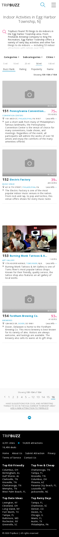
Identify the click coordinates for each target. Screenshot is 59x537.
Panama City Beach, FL (44, 485)
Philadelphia (25, 118)
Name (50, 69)
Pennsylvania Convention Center (31, 111)
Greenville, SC (9, 524)
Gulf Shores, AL (10, 476)
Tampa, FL (37, 472)
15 (48, 397)
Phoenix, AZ (37, 482)
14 (43, 397)
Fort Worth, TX (10, 511)
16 (53, 397)
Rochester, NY (10, 521)
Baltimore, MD (10, 518)
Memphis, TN (9, 488)
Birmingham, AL (11, 472)
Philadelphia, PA (40, 524)
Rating (22, 69)
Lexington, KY (9, 502)
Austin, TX (36, 521)
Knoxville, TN (9, 482)
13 (38, 397)
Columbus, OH (10, 469)
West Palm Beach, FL (14, 491)
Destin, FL (36, 511)
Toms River (31, 263)
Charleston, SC (39, 505)
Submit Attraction (35, 453)
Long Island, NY (11, 508)
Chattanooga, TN (11, 485)
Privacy (52, 453)
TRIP (11, 5)
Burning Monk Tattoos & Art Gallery (34, 255)
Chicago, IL (37, 515)
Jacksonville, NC (39, 491)
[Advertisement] (29, 214)
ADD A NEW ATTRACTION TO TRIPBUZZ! (29, 408)
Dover (21, 323)
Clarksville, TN (10, 479)
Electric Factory (20, 179)
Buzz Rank (9, 69)
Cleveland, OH (10, 505)
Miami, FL (36, 518)
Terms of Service (11, 457)
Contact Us (30, 457)
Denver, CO (37, 508)
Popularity (36, 69)
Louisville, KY (38, 488)
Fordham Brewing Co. (24, 316)
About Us (17, 453)
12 (32, 397)
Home (5, 453)
